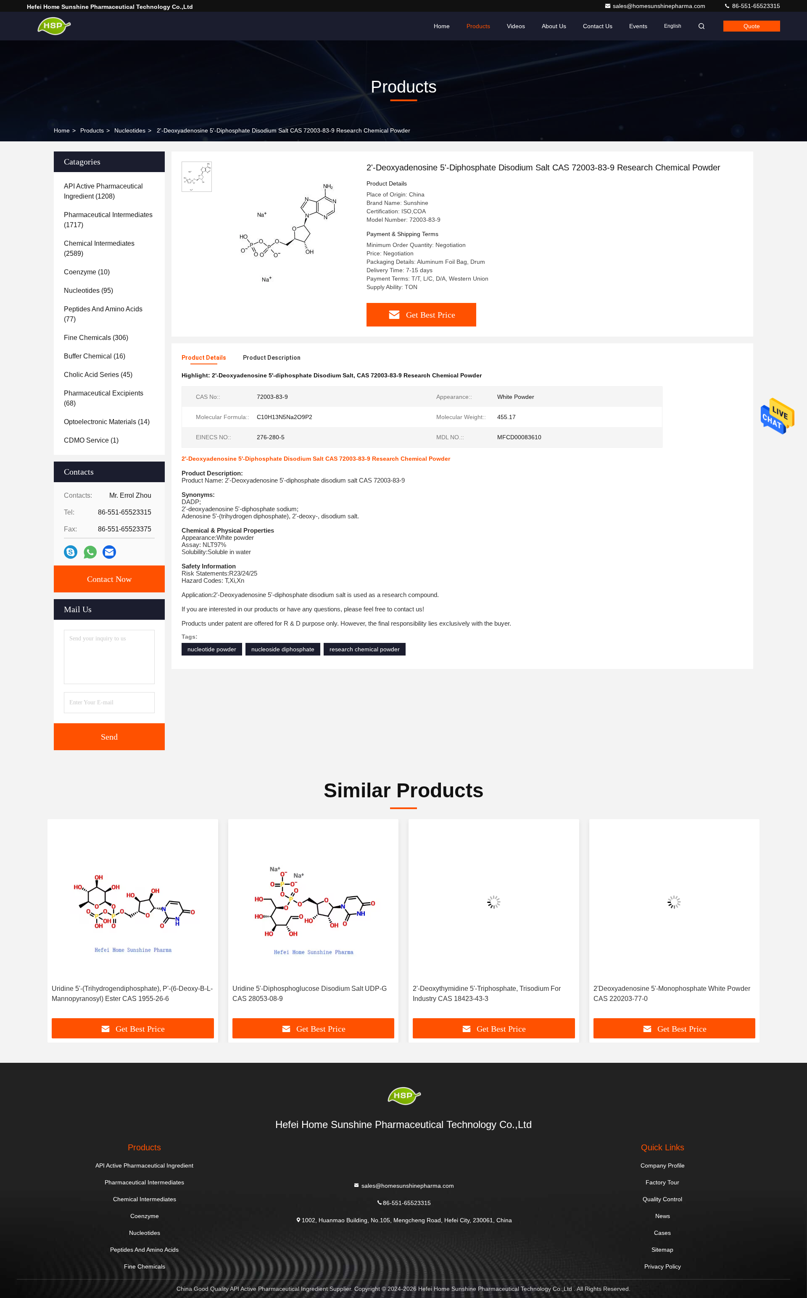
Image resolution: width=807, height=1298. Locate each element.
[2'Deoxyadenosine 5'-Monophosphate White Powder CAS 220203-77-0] (674, 901)
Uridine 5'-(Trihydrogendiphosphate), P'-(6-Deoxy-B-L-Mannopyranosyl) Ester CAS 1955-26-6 (132, 993)
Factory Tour (662, 1182)
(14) (107, 421)
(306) (96, 337)
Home (442, 26)
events (638, 26)
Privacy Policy (662, 1266)
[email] (109, 552)
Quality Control (662, 1199)
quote (752, 26)
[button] (62, 922)
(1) (91, 440)
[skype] (70, 552)
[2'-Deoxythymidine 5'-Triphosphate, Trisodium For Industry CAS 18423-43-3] (494, 901)
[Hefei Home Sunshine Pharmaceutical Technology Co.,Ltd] (53, 26)
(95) (88, 290)
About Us (554, 26)
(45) (98, 374)
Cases (662, 1232)
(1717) (108, 219)
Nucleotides (129, 130)
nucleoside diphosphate (282, 649)
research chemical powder (365, 649)
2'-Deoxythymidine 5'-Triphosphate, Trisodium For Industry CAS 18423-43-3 (487, 993)
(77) (103, 314)
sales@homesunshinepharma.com (660, 6)
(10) (87, 272)
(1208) (103, 191)
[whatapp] (90, 552)
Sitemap (662, 1249)
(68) (103, 398)
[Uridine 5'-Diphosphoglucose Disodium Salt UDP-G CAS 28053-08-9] (313, 901)
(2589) (99, 248)
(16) (94, 356)
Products (478, 26)
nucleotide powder (211, 649)
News (662, 1216)
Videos (516, 26)
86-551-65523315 (755, 6)
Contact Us (597, 26)
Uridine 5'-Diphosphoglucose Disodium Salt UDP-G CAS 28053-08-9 (309, 993)
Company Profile (663, 1165)
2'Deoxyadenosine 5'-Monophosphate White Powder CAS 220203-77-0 (671, 993)
